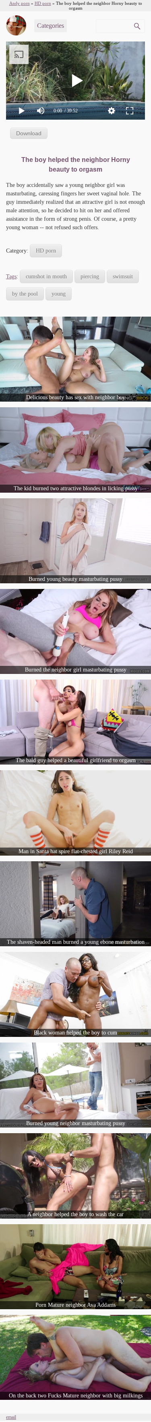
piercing (90, 277)
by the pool (25, 294)
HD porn (46, 251)
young (59, 294)
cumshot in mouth (46, 277)
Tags (11, 277)
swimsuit (123, 277)
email (11, 1417)
